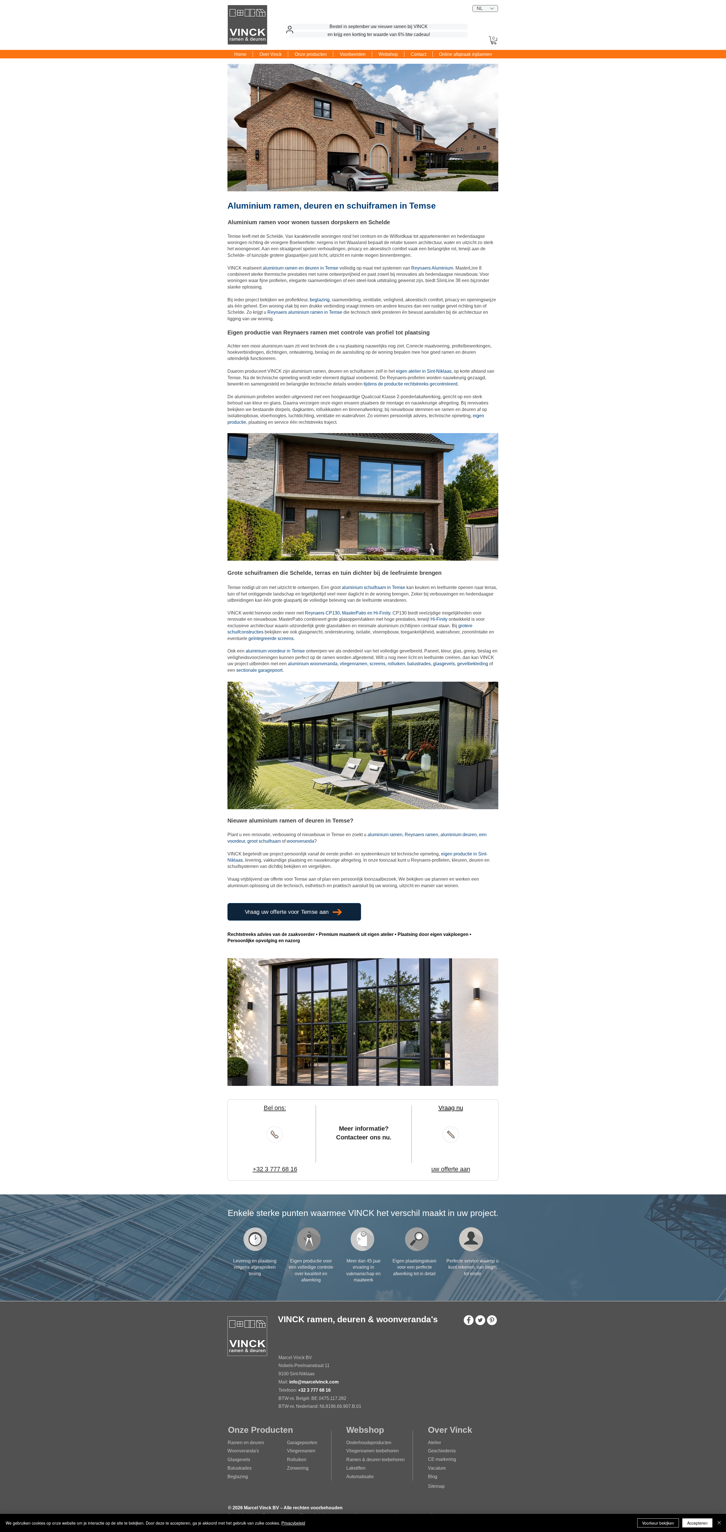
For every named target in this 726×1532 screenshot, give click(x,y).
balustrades (419, 663)
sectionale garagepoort (259, 670)
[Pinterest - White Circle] (492, 1320)
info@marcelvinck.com (314, 1382)
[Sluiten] (719, 1522)
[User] (289, 29)
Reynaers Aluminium (432, 268)
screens (377, 663)
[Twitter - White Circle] (480, 1320)
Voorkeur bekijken (658, 1523)
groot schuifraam (264, 841)
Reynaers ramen (421, 834)
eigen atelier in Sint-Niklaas (423, 371)
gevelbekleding (472, 663)
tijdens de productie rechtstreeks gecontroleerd (410, 384)
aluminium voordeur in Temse (275, 651)
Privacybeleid (293, 1523)
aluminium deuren (458, 834)
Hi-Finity (439, 619)
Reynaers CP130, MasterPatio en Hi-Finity (347, 613)
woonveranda (300, 841)
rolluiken (396, 663)
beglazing (320, 299)
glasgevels (444, 663)
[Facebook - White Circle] (469, 1320)
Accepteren (697, 1523)
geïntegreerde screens (271, 638)
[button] (494, 40)
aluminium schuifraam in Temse (373, 587)
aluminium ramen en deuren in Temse (300, 268)
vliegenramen (353, 663)
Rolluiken (296, 1459)
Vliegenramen (301, 1450)
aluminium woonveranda (312, 663)
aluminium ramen (385, 834)
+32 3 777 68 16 (314, 1390)
